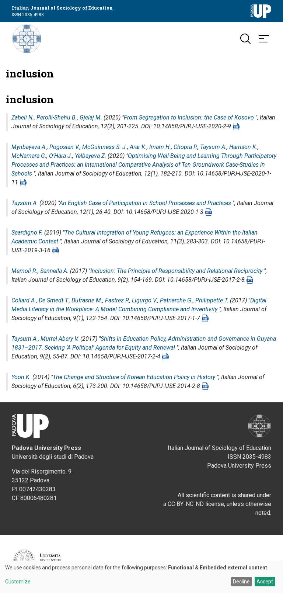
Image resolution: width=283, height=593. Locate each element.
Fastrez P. (117, 300)
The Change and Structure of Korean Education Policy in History (134, 377)
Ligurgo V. (144, 300)
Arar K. (138, 146)
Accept (264, 582)
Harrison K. (243, 146)
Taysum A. (213, 146)
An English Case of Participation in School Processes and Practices (145, 203)
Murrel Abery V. (60, 338)
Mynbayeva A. (29, 146)
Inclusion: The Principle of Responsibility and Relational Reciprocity (176, 270)
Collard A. (23, 300)
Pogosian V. (64, 146)
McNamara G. (28, 155)
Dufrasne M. (86, 300)
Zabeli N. (22, 117)
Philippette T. (211, 300)
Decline (241, 582)
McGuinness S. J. (104, 146)
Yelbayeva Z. (90, 155)
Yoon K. (21, 377)
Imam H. (160, 146)
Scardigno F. (27, 232)
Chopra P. (186, 146)
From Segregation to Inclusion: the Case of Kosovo (189, 117)
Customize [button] (18, 582)
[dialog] (141, 577)
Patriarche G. (176, 300)
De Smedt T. (54, 300)
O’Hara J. (60, 155)
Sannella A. (54, 270)
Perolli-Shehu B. (56, 117)
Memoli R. (24, 270)
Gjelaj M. (91, 117)
